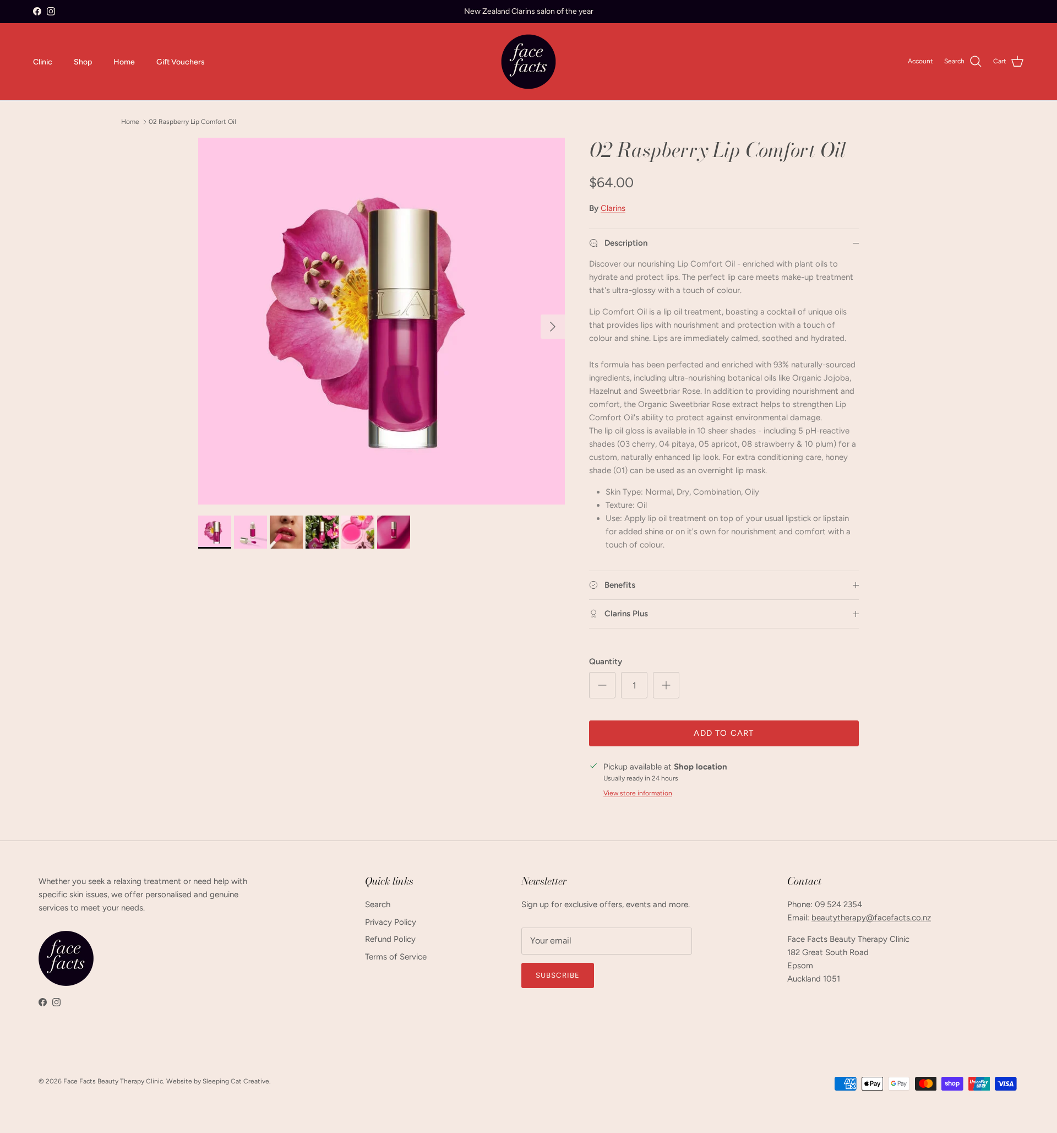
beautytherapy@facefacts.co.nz (871, 918)
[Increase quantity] (666, 685)
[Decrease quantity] (602, 685)
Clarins (613, 208)
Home (124, 61)
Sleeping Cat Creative (236, 1081)
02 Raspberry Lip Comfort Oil (192, 122)
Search (377, 904)
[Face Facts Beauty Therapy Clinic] (528, 61)
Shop (83, 61)
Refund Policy (390, 939)
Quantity (605, 661)
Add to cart (724, 733)
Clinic (42, 61)
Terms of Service (396, 957)
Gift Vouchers (180, 61)
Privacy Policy (390, 922)
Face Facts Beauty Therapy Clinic (113, 1081)
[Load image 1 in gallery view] (381, 321)
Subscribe (557, 975)
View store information (637, 793)
